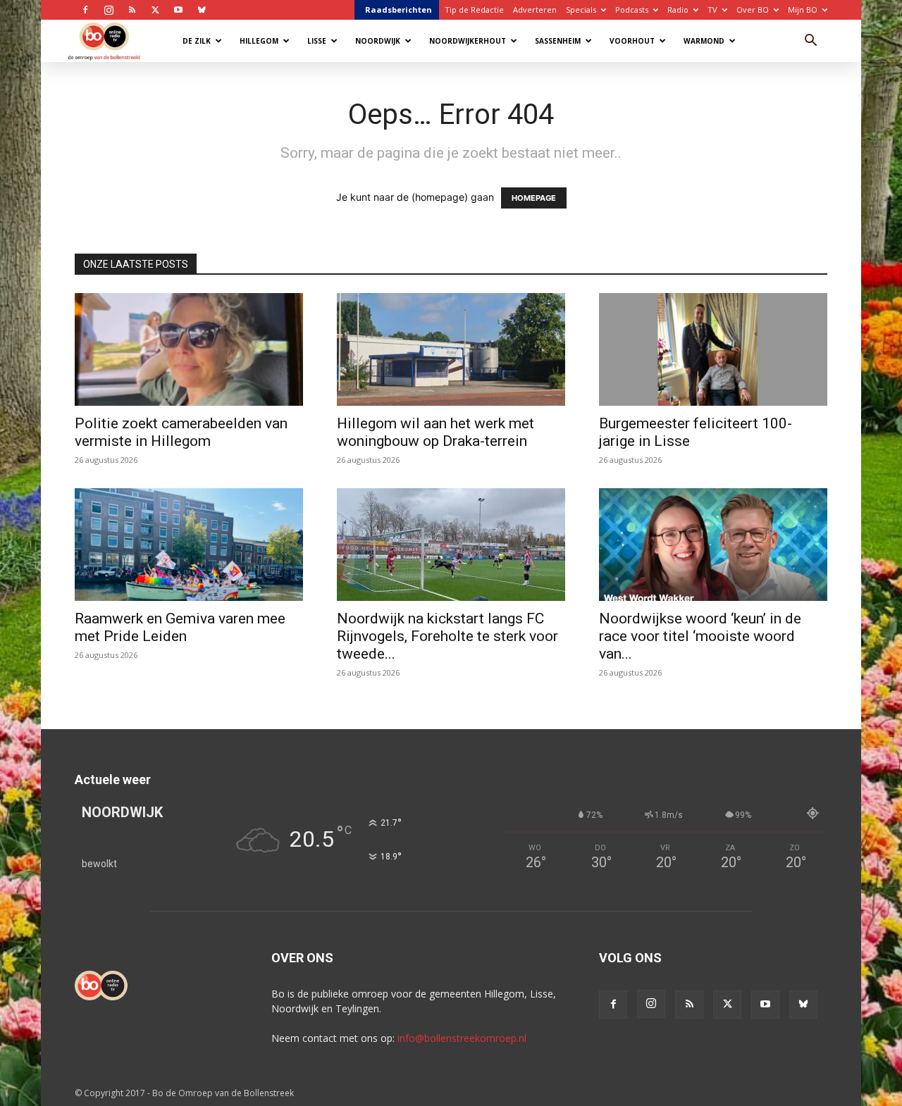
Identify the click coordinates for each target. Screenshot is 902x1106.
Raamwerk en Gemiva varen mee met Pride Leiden (180, 627)
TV (712, 9)
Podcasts (631, 9)
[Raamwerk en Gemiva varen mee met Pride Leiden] (189, 544)
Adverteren (535, 9)
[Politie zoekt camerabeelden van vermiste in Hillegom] (189, 349)
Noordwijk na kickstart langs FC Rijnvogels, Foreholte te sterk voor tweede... (447, 636)
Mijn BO (802, 9)
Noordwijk (377, 41)
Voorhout (632, 41)
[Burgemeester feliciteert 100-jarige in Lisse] (713, 349)
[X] (155, 10)
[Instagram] (108, 10)
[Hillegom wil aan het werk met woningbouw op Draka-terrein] (451, 349)
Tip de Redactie (474, 9)
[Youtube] (178, 10)
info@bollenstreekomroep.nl (461, 1038)
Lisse (316, 41)
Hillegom (259, 41)
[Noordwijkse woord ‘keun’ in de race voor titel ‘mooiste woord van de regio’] (713, 544)
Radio (677, 9)
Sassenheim (558, 41)
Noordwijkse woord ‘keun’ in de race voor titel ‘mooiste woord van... (700, 636)
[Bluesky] (201, 10)
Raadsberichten (398, 9)
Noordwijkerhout (467, 41)
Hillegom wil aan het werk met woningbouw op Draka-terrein (435, 432)
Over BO (752, 9)
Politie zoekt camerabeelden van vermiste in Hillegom (181, 432)
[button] (810, 42)
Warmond (704, 41)
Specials (581, 9)
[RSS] (131, 10)
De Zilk (197, 41)
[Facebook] (85, 10)
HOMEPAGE (534, 198)
